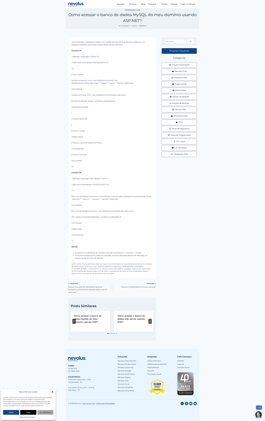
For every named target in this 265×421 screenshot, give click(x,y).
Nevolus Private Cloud (127, 364)
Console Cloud (183, 367)
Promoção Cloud (154, 374)
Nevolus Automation (126, 374)
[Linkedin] (186, 403)
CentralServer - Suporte (129, 26)
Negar (28, 412)
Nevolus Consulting (126, 391)
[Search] (190, 41)
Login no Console (188, 4)
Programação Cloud (132, 10)
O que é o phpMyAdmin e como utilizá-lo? (138, 285)
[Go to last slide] (74, 321)
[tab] (107, 333)
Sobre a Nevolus (154, 361)
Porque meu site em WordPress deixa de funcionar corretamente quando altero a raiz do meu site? (87, 288)
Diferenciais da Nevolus (157, 364)
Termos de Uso (89, 403)
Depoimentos (153, 367)
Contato (180, 361)
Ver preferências (45, 412)
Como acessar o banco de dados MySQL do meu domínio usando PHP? (87, 319)
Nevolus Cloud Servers (127, 361)
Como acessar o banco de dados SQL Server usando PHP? (131, 319)
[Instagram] (190, 403)
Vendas (164, 4)
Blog (143, 4)
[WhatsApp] (182, 403)
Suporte (174, 4)
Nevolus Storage (124, 371)
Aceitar (11, 412)
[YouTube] (195, 403)
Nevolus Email (123, 384)
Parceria (150, 371)
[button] (52, 392)
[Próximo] (150, 321)
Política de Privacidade (27, 417)
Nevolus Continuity (125, 367)
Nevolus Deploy (124, 377)
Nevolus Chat (123, 381)
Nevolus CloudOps (125, 387)
